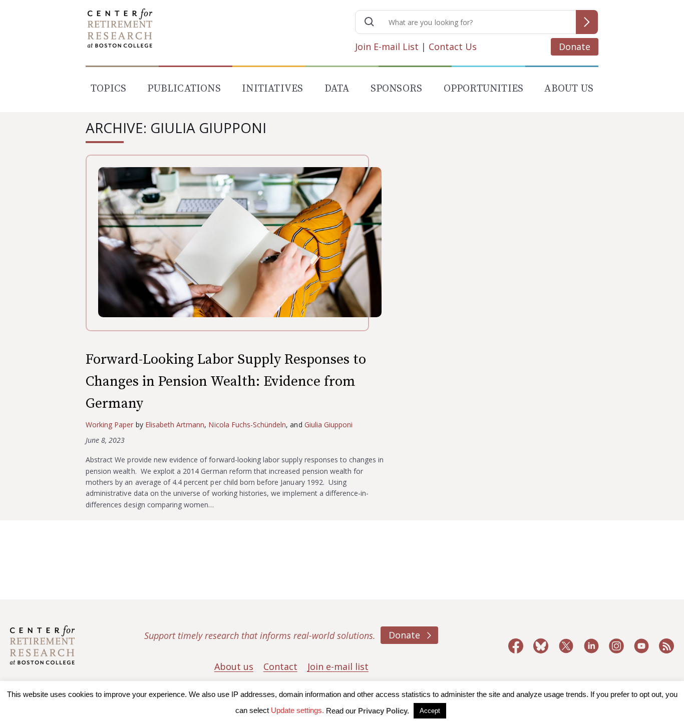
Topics (108, 89)
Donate (574, 47)
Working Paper (110, 424)
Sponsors (397, 89)
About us (233, 666)
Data (337, 89)
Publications (183, 89)
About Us (568, 89)
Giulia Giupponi (328, 424)
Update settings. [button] (297, 710)
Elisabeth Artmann (175, 424)
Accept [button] (430, 710)
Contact (280, 666)
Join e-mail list (338, 666)
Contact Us (453, 47)
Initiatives (272, 89)
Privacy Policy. (383, 710)
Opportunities (484, 89)
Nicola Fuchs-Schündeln (247, 424)
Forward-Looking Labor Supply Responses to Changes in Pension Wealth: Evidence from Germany (226, 381)
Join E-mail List (387, 47)
